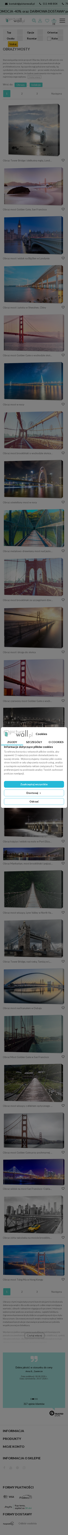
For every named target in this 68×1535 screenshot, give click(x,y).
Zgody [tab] (12, 742)
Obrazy (20, 84)
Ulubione (47, 20)
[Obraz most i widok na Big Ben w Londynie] (34, 235)
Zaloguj (40, 20)
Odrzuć (34, 801)
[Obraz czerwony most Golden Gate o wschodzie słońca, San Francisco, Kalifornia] (34, 678)
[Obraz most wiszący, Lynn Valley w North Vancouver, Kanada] (34, 889)
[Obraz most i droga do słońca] (34, 628)
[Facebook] (4, 1467)
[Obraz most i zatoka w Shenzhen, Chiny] (34, 284)
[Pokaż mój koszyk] (54, 20)
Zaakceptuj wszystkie (34, 784)
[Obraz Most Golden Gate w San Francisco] (34, 1034)
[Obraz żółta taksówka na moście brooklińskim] (34, 1214)
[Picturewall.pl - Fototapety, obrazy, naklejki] (14, 20)
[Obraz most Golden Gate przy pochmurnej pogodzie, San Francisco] (34, 1130)
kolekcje (36, 84)
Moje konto (13, 1446)
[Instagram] (24, 1467)
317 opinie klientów (34, 1404)
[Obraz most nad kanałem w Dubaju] (34, 986)
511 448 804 (50, 3)
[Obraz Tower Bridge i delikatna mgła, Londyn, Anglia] (34, 130)
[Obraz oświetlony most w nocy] (34, 479)
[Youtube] (10, 1467)
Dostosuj (32, 792)
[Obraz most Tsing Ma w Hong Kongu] (34, 1260)
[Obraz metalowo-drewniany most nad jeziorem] (34, 528)
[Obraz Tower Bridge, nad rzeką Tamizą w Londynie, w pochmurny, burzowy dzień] (34, 938)
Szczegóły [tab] (34, 742)
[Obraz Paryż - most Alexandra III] (34, 717)
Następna (56, 93)
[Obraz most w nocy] (34, 381)
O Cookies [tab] (56, 742)
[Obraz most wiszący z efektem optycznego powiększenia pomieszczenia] (34, 1083)
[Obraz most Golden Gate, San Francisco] (34, 186)
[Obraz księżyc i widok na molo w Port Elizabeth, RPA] (34, 818)
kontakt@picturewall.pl (22, 3)
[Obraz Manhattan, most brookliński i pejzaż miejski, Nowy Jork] (34, 854)
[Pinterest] (17, 1467)
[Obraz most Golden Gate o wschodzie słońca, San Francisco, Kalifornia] (34, 333)
